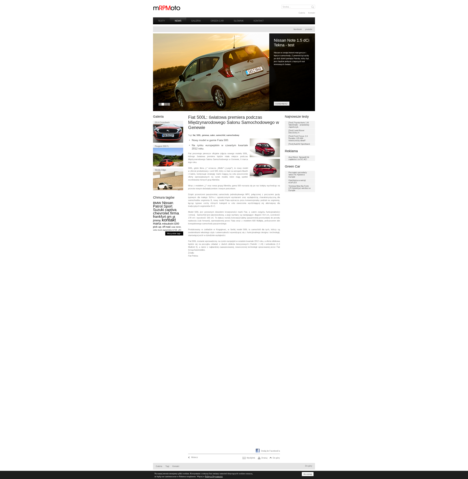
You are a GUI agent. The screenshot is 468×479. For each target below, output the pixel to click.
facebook (298, 29)
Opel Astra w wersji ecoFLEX (296, 181)
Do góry (276, 458)
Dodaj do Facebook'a (270, 451)
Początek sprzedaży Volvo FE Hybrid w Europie (297, 174)
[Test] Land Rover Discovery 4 (296, 131)
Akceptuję (307, 474)
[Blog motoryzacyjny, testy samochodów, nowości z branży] (166, 8)
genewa (205, 135)
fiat (194, 135)
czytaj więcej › (281, 103)
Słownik (239, 21)
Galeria (302, 13)
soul (173, 227)
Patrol (158, 206)
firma (174, 213)
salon (212, 135)
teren (178, 227)
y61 (179, 230)
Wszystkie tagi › (174, 233)
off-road (166, 226)
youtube (308, 29)
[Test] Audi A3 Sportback (299, 144)
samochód (220, 135)
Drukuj (264, 458)
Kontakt (311, 13)
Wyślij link (251, 458)
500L (199, 135)
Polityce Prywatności (214, 476)
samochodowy (232, 135)
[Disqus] (234, 305)
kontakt (169, 219)
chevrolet (161, 213)
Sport (168, 206)
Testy (161, 21)
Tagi (167, 466)
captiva (170, 210)
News (178, 21)
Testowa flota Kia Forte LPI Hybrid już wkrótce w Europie (299, 188)
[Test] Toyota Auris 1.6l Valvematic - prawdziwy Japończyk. (298, 124)
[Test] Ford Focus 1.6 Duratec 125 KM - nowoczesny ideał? (298, 138)
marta (157, 223)
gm (169, 216)
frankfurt (159, 216)
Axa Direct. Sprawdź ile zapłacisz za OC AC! (298, 158)
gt (174, 216)
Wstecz (194, 457)
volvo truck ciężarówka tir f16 (165, 230)
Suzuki (158, 210)
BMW (157, 203)
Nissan (167, 203)
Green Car (217, 21)
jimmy (157, 220)
